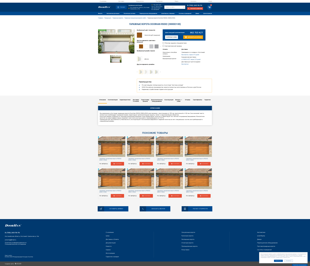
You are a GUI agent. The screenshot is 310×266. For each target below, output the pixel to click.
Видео (176, 1)
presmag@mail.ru (10, 240)
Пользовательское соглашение (15, 244)
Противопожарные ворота (266, 246)
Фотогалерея (110, 253)
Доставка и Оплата (112, 239)
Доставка (121, 1)
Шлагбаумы (261, 235)
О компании (103, 1)
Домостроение (207, 13)
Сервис (108, 249)
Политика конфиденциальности (15, 242)
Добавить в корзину (195, 37)
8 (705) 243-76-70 (194, 5)
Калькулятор (140, 1)
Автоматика (261, 232)
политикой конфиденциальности (269, 256)
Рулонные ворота (187, 235)
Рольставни (185, 249)
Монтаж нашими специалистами (176, 43)
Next (160, 46)
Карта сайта (8, 255)
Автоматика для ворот (112, 13)
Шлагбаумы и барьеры (168, 13)
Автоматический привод (173, 46)
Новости (108, 246)
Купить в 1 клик (171, 37)
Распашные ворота (187, 239)
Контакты (193, 1)
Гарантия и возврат (112, 256)
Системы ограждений (185, 13)
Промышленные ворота (189, 246)
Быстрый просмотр (111, 146)
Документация (111, 243)
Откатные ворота (187, 243)
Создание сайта (9, 263)
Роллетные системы (129, 13)
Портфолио (159, 1)
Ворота (100, 13)
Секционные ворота (188, 232)
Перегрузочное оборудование (148, 13)
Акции (210, 1)
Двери (197, 13)
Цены (107, 235)
